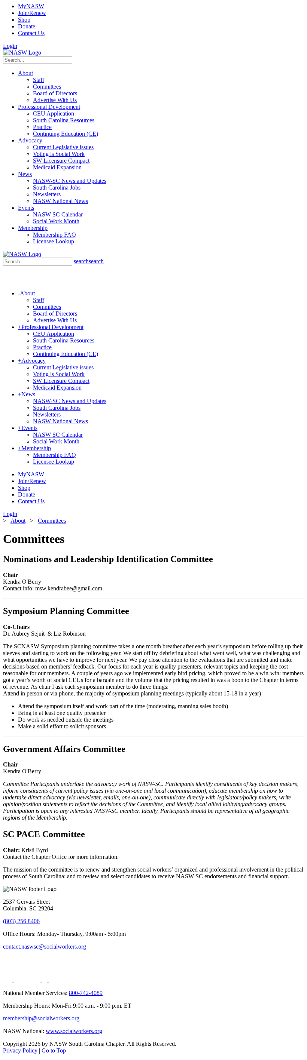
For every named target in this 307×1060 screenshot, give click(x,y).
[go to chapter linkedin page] (28, 980)
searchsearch (89, 261)
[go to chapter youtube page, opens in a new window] (62, 980)
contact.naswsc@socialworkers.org (44, 946)
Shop (24, 19)
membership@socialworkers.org (41, 1018)
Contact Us (31, 33)
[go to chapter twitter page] (8, 980)
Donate (26, 26)
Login (10, 46)
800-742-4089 (86, 993)
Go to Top (54, 1050)
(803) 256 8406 (21, 921)
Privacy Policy (21, 1050)
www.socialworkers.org (74, 1031)
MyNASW (31, 6)
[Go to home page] (22, 52)
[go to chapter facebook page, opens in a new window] (45, 980)
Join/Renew (32, 13)
